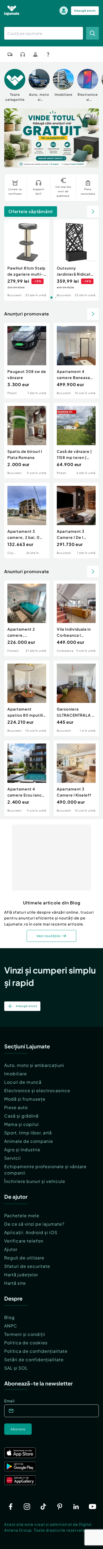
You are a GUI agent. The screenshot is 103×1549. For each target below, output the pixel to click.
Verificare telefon (23, 1241)
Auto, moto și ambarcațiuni (34, 1065)
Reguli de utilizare (24, 1257)
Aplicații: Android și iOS (30, 1232)
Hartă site (15, 1283)
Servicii (12, 1158)
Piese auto (16, 1107)
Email (9, 1400)
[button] (73, 162)
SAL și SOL (16, 1368)
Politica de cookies (26, 1342)
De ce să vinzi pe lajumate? (34, 1224)
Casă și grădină (21, 1116)
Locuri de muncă (22, 1082)
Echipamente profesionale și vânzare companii (45, 1170)
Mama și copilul (21, 1124)
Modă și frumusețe (24, 1099)
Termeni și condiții (24, 1334)
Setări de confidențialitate (34, 1359)
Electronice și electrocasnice (37, 1090)
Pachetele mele (21, 1215)
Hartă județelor (21, 1274)
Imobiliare (15, 1073)
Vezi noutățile (48, 936)
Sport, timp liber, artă (28, 1132)
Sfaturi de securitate (27, 1266)
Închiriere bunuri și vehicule (34, 1181)
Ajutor (10, 1249)
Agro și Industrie (22, 1149)
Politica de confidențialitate (36, 1351)
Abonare (18, 1429)
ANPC (10, 1326)
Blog (9, 1317)
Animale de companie (28, 1141)
